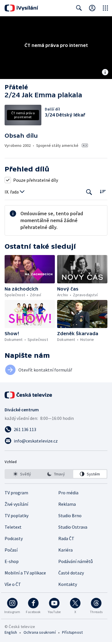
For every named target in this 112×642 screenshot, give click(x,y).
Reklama (67, 504)
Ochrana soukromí (40, 632)
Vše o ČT (13, 584)
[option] (22, 474)
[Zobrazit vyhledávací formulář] (79, 8)
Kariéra (65, 550)
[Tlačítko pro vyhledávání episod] (89, 192)
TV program (16, 492)
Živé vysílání (16, 504)
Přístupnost (72, 632)
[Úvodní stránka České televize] (29, 395)
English (11, 632)
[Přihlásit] (92, 8)
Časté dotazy (71, 573)
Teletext (13, 527)
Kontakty (67, 584)
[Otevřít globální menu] (105, 8)
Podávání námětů (75, 561)
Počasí (11, 550)
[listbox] (56, 474)
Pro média (68, 492)
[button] (30, 269)
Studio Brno (70, 515)
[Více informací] (105, 73)
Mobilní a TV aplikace (25, 573)
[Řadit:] (102, 191)
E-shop (12, 561)
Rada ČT (66, 538)
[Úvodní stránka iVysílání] (21, 8)
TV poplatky (16, 515)
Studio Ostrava (72, 527)
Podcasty (14, 538)
